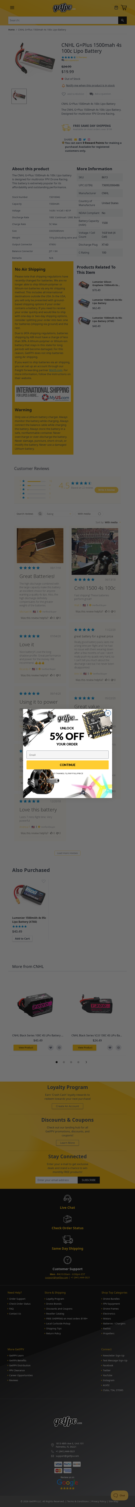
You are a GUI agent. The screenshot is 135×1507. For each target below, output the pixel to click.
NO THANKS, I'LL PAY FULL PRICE (67, 773)
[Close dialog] (108, 713)
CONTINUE (67, 765)
